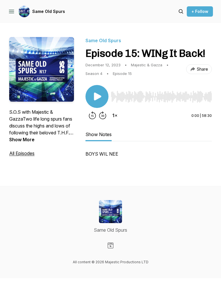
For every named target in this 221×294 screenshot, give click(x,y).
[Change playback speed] (115, 115)
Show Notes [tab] (98, 134)
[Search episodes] (181, 11)
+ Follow (199, 11)
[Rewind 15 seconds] (92, 115)
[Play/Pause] (96, 96)
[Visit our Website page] (110, 245)
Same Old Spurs (48, 11)
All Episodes (22, 153)
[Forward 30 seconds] (103, 115)
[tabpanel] (148, 156)
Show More (22, 139)
